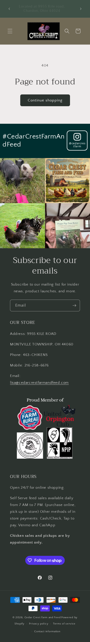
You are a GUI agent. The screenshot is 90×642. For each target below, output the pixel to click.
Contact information (47, 631)
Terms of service (64, 623)
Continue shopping (45, 100)
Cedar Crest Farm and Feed (42, 617)
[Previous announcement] (9, 8)
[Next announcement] (80, 8)
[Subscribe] (74, 305)
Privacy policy (38, 623)
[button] (10, 31)
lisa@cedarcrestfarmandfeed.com (39, 382)
